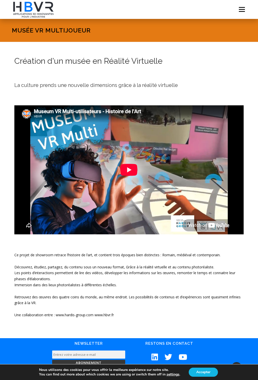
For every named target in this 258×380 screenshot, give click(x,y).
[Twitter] (168, 357)
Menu (241, 9)
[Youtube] (183, 357)
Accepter (203, 372)
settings (173, 374)
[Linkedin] (154, 357)
